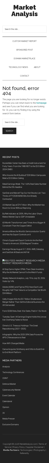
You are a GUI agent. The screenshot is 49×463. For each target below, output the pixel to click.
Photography (39, 450)
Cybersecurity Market (11, 390)
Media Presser (8, 419)
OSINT (5, 378)
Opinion (5, 407)
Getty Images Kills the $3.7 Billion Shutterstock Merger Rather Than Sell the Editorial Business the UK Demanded (23, 302)
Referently (24, 453)
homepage (41, 103)
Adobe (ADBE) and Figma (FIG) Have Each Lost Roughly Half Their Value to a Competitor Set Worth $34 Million (24, 290)
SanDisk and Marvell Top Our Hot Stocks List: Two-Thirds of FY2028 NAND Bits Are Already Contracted (24, 196)
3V (3, 413)
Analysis (6, 367)
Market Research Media (16, 263)
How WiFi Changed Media (13, 343)
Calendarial (7, 401)
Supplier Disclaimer (34, 447)
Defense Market (9, 384)
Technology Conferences (13, 372)
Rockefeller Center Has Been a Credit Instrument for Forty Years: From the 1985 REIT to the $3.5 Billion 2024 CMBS (24, 166)
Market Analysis (24, 11)
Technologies (26, 450)
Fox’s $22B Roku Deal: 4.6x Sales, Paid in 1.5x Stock (24, 311)
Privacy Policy (19, 447)
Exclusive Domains (10, 424)
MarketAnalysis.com (28, 444)
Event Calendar (8, 395)
